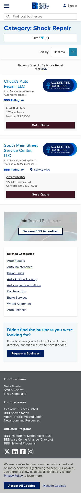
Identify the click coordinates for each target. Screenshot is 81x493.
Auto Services (16, 310)
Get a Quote (40, 125)
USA (44, 69)
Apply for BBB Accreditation (23, 416)
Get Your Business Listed (21, 409)
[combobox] (64, 52)
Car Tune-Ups (16, 291)
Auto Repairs (16, 260)
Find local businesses (27, 16)
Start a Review (14, 390)
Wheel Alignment (19, 303)
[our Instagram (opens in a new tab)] (31, 453)
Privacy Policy (13, 475)
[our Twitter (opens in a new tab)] (7, 453)
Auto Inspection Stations (24, 285)
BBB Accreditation (16, 413)
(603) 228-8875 (15, 177)
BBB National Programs (20, 443)
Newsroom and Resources (22, 420)
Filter (43, 38)
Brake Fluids (15, 273)
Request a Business (25, 353)
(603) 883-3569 (15, 108)
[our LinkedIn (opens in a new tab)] (15, 453)
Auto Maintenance (19, 267)
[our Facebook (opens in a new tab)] (23, 453)
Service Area (42, 169)
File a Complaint (15, 393)
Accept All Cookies (21, 485)
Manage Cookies (54, 485)
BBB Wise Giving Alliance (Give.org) (28, 439)
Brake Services (17, 297)
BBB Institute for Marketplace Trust (28, 435)
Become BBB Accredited (40, 231)
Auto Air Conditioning (22, 279)
